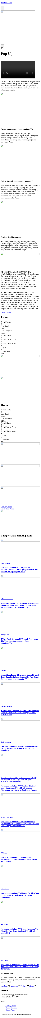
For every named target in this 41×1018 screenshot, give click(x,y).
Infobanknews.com (7, 599)
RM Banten (4, 924)
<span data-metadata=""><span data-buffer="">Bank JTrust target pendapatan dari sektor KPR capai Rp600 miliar (19, 570)
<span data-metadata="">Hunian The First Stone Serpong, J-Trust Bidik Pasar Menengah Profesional (20, 895)
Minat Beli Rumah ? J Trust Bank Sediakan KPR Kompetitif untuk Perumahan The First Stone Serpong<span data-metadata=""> (20, 605)
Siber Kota (4, 960)
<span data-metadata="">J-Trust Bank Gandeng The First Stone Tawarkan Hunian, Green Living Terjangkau (20, 967)
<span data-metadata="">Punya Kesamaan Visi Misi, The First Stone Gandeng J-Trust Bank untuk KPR (19, 931)
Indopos (3, 670)
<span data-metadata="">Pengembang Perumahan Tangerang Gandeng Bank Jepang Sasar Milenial (19, 859)
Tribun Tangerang (7, 817)
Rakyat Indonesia (6, 706)
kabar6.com (5, 889)
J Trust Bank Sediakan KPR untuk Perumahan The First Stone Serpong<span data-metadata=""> (19, 641)
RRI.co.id (4, 853)
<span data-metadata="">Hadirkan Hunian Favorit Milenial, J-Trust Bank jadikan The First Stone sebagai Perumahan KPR (20, 824)
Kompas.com (5, 634)
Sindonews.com (6, 742)
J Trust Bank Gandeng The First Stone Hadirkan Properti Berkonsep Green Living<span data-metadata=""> (20, 713)
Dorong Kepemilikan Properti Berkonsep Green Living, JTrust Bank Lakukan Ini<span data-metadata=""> (19, 749)
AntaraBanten (5, 563)
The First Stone (6, 3)
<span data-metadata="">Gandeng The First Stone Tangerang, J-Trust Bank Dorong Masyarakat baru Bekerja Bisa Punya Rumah (19, 788)
